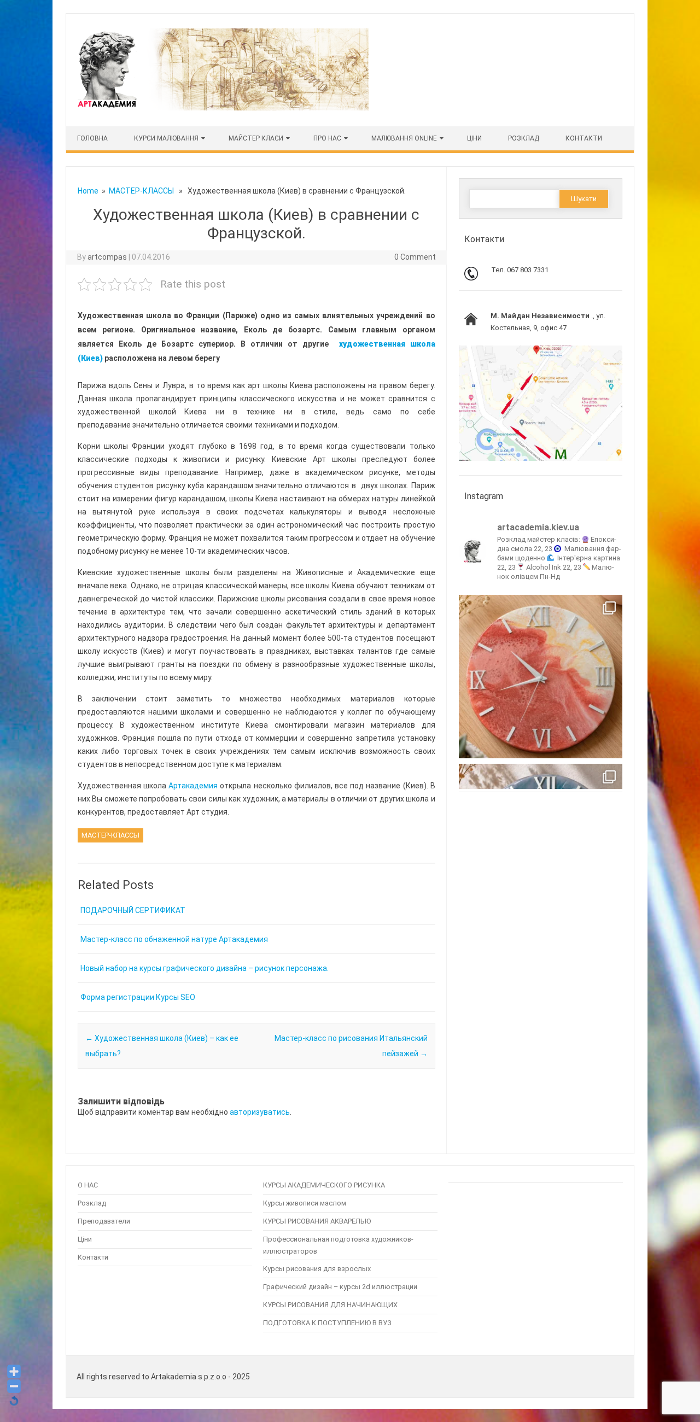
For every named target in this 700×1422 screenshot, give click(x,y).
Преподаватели (104, 1221)
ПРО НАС (327, 138)
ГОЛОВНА (92, 138)
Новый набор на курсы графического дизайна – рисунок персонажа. (204, 968)
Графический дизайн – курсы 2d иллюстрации (340, 1287)
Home (88, 190)
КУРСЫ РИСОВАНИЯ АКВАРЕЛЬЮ (317, 1221)
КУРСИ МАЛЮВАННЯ (166, 138)
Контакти (583, 138)
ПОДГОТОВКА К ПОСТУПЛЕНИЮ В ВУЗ (327, 1323)
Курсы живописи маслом (304, 1203)
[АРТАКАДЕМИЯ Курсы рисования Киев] (222, 107)
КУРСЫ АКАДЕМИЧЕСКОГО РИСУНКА (324, 1185)
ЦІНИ (474, 138)
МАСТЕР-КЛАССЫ (141, 190)
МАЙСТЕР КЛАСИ (256, 138)
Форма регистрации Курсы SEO (137, 997)
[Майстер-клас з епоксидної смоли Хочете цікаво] (540, 676)
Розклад (523, 138)
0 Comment (415, 257)
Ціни (85, 1239)
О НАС (88, 1185)
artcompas (107, 257)
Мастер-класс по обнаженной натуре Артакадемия (174, 939)
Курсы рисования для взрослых (317, 1269)
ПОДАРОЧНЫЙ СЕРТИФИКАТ (132, 910)
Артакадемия (194, 785)
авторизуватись (260, 1112)
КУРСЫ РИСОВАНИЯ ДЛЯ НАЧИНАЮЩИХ (330, 1305)
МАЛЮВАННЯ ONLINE (404, 138)
